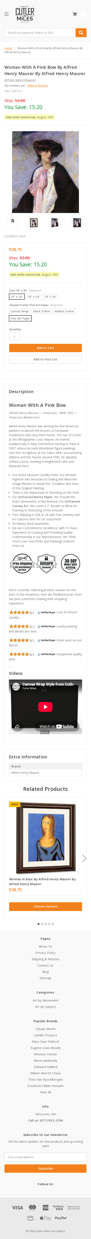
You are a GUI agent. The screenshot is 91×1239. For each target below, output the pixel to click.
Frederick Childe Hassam (45, 1086)
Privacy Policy (45, 952)
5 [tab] (53, 924)
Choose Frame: (35, 305)
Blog (45, 971)
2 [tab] (42, 924)
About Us (45, 946)
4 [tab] (49, 924)
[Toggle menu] (6, 14)
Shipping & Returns (45, 959)
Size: (25, 290)
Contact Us (45, 965)
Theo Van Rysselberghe (45, 1079)
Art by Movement (45, 1000)
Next (84, 858)
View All (45, 1092)
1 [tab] (38, 924)
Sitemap (45, 978)
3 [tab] (46, 924)
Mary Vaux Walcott (45, 1041)
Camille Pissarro (45, 1035)
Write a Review (37, 86)
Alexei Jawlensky (45, 1060)
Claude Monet (46, 1029)
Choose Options (45, 906)
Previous (5, 858)
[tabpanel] (45, 857)
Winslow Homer (45, 1054)
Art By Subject (45, 1006)
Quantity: (15, 329)
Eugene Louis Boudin (45, 1048)
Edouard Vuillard (45, 1067)
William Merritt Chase (45, 1073)
